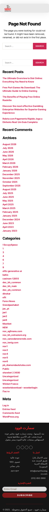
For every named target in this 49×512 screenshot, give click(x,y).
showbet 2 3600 (11, 372)
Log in (6, 405)
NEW (5, 327)
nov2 (5, 350)
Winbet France (10, 384)
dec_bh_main (10, 286)
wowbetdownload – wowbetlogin (20, 387)
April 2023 (8, 227)
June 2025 (8, 197)
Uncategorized (10, 376)
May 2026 (8, 155)
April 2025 (8, 204)
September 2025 (11, 185)
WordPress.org (11, 416)
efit (4, 297)
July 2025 (8, 193)
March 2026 (9, 163)
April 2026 (8, 159)
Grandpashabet (11, 305)
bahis (5, 275)
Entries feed (9, 409)
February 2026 (10, 167)
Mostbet (7, 323)
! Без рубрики (10, 244)
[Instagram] (31, 447)
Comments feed (11, 413)
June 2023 (8, 223)
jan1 (5, 312)
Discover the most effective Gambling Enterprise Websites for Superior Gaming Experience (24, 109)
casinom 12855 (11, 278)
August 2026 (9, 144)
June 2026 (8, 151)
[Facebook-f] (18, 447)
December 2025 (11, 174)
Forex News (9, 301)
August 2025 (9, 189)
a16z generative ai (12, 271)
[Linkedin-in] (26, 447)
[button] (23, 8)
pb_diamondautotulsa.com (17, 365)
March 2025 (9, 208)
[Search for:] (17, 46)
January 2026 (10, 170)
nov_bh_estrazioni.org (14, 335)
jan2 (5, 316)
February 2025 (10, 212)
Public (6, 369)
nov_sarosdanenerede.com (17, 338)
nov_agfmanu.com (12, 331)
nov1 (5, 346)
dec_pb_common (12, 290)
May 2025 (8, 200)
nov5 (5, 357)
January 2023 (10, 230)
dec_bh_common (12, 282)
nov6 (5, 361)
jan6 (5, 320)
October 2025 (10, 182)
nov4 (5, 353)
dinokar (6, 293)
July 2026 (8, 148)
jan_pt (6, 308)
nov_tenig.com (10, 342)
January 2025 (10, 215)
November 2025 (11, 178)
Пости (6, 391)
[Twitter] (22, 447)
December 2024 (11, 219)
